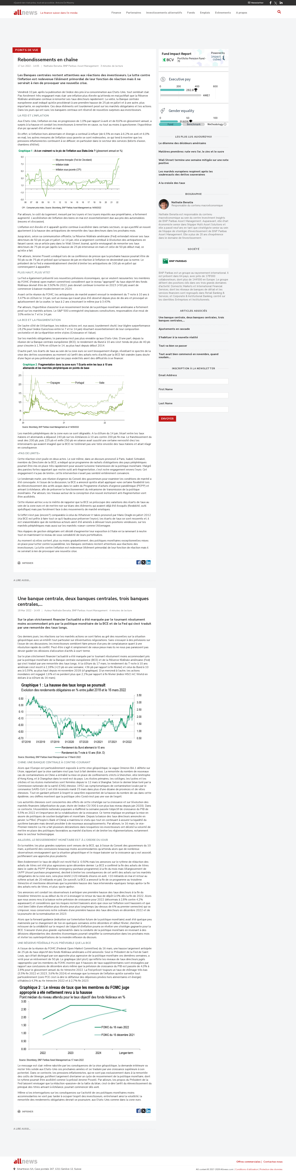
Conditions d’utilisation (246, 1169)
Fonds (191, 12)
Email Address (168, 375)
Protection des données (271, 1169)
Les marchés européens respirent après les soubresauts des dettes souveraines (186, 173)
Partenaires (133, 12)
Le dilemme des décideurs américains (182, 143)
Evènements (223, 12)
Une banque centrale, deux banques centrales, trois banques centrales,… (191, 319)
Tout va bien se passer (173, 345)
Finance (116, 12)
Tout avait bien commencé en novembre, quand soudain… (188, 356)
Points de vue (26, 50)
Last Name (165, 403)
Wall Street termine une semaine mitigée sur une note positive (194, 161)
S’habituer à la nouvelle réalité (178, 337)
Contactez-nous (272, 1161)
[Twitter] (275, 3)
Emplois (205, 12)
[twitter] (143, 562)
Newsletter (257, 2)
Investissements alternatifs (164, 12)
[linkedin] (148, 562)
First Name (166, 389)
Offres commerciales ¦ (249, 1161)
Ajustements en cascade (174, 329)
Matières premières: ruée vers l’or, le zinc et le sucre (191, 151)
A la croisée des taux (172, 183)
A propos (241, 12)
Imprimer (27, 563)
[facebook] (138, 562)
